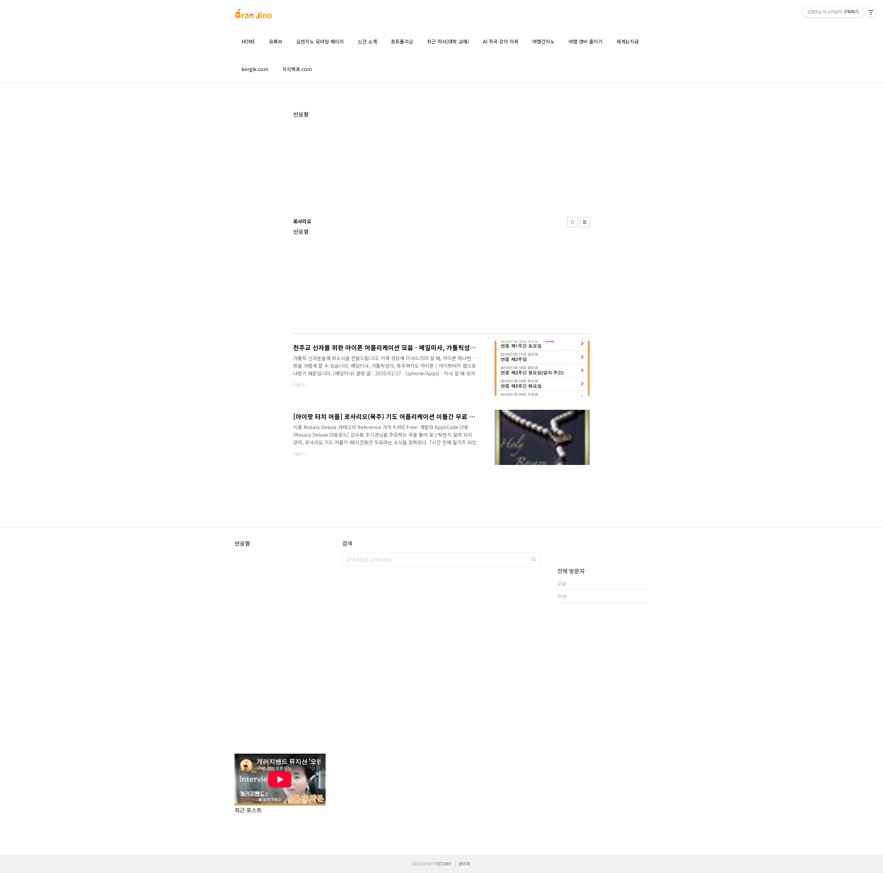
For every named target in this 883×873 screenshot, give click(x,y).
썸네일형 (572, 222)
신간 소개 (367, 41)
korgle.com (254, 69)
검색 (533, 559)
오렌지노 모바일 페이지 (320, 41)
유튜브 (275, 41)
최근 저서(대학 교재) (448, 41)
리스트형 (584, 222)
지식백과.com (297, 69)
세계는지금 (627, 41)
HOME (248, 41)
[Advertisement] (441, 166)
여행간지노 (543, 41)
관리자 (464, 863)
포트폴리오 (402, 41)
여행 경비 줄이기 (585, 41)
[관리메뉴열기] (871, 12)
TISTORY (443, 863)
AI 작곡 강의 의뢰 (500, 41)
